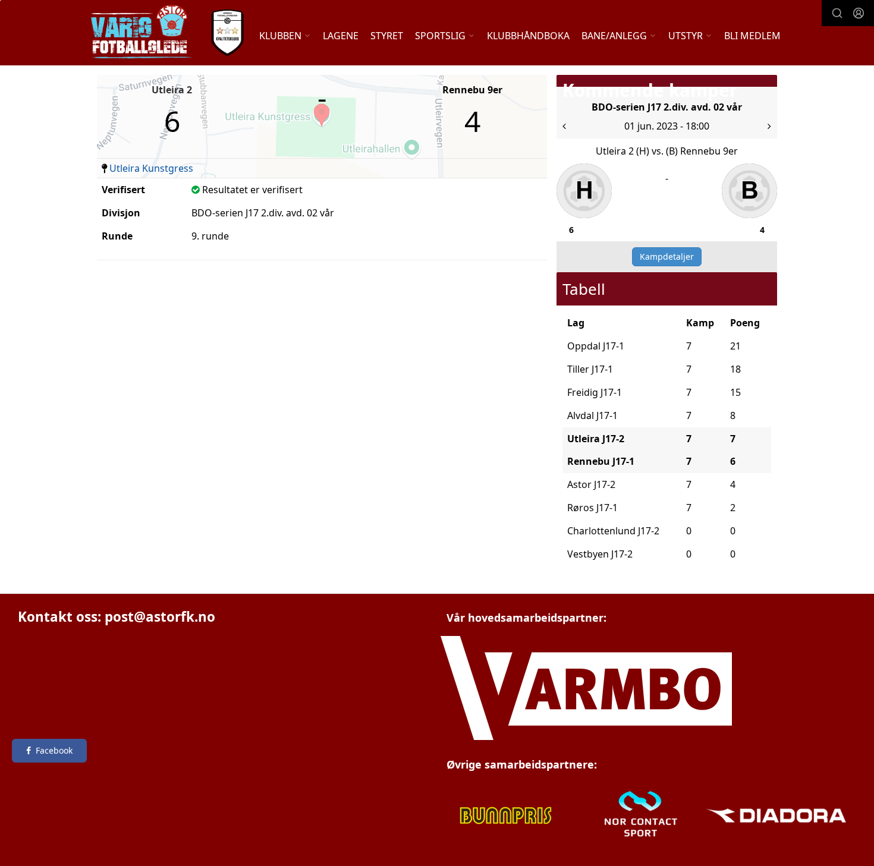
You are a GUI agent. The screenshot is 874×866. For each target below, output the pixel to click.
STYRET (386, 35)
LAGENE (341, 35)
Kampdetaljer (667, 256)
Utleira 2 (172, 89)
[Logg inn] (858, 13)
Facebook (54, 750)
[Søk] (837, 13)
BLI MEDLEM (752, 35)
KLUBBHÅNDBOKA (528, 35)
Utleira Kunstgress (151, 168)
